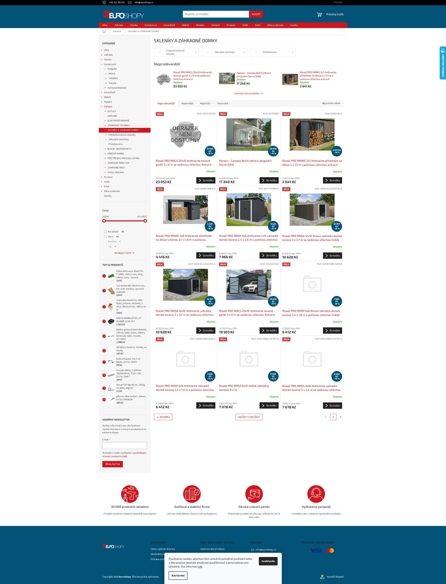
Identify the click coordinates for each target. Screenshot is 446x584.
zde (200, 567)
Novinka (114, 241)
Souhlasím (268, 561)
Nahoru (164, 416)
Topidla (112, 83)
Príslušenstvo (115, 144)
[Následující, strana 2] (333, 417)
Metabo (108, 102)
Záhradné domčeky (118, 139)
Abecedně (222, 103)
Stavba (107, 59)
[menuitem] (105, 25)
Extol (106, 186)
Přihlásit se (112, 464)
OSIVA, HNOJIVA (116, 172)
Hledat (256, 14)
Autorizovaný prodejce (212, 549)
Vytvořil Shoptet (335, 577)
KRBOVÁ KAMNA (116, 153)
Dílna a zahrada (112, 191)
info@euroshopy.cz (266, 550)
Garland (108, 106)
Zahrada (108, 55)
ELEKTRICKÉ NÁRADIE (118, 120)
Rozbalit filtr (123, 253)
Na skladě (116, 231)
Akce (113, 236)
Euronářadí (109, 92)
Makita (107, 97)
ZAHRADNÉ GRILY (116, 167)
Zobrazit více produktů (247, 93)
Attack (111, 73)
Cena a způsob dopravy (163, 549)
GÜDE (107, 182)
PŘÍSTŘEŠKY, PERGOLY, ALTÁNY (124, 158)
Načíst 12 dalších (249, 416)
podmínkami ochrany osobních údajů (124, 454)
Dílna (106, 50)
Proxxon (108, 177)
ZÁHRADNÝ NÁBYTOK (118, 163)
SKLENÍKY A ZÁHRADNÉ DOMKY (123, 130)
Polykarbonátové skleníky (122, 135)
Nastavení (178, 576)
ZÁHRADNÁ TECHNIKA (119, 125)
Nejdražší (205, 103)
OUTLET (112, 111)
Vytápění (112, 69)
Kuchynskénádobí (117, 88)
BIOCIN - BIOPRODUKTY (120, 149)
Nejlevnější (187, 103)
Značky (108, 196)
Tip (112, 246)
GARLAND (112, 116)
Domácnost (110, 64)
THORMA (113, 78)
